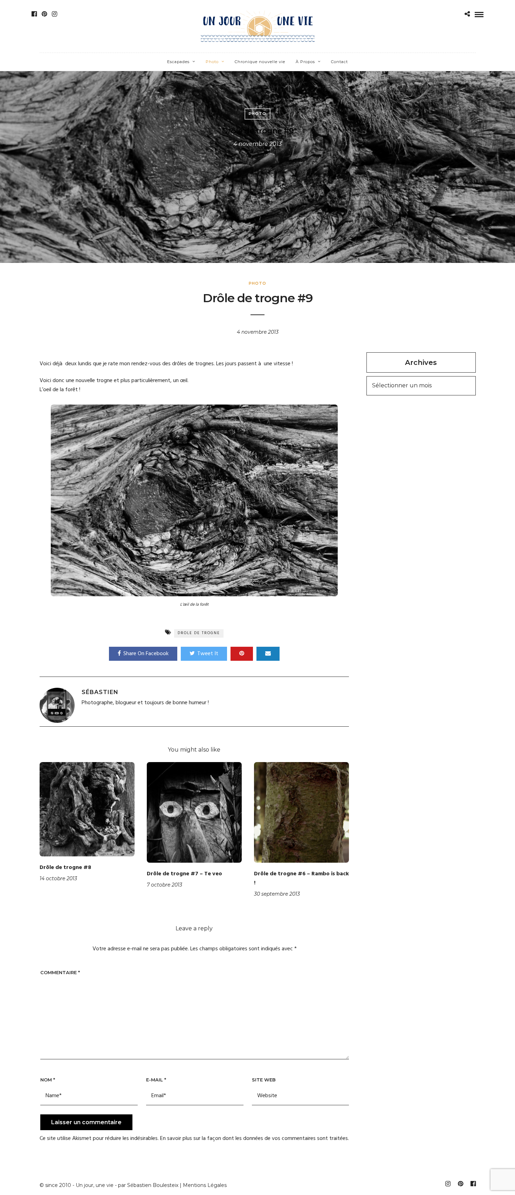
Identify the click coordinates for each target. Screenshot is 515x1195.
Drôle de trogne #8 (65, 867)
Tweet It (207, 653)
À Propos (305, 61)
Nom (47, 1079)
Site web (264, 1079)
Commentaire (60, 972)
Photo (212, 61)
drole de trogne (199, 633)
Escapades (178, 61)
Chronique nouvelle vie (260, 61)
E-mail (156, 1079)
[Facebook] (34, 14)
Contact (339, 61)
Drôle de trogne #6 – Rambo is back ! (301, 878)
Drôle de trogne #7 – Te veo (184, 873)
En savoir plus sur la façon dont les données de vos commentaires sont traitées (254, 1138)
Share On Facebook (146, 653)
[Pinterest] (44, 14)
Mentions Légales (205, 1185)
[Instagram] (54, 14)
